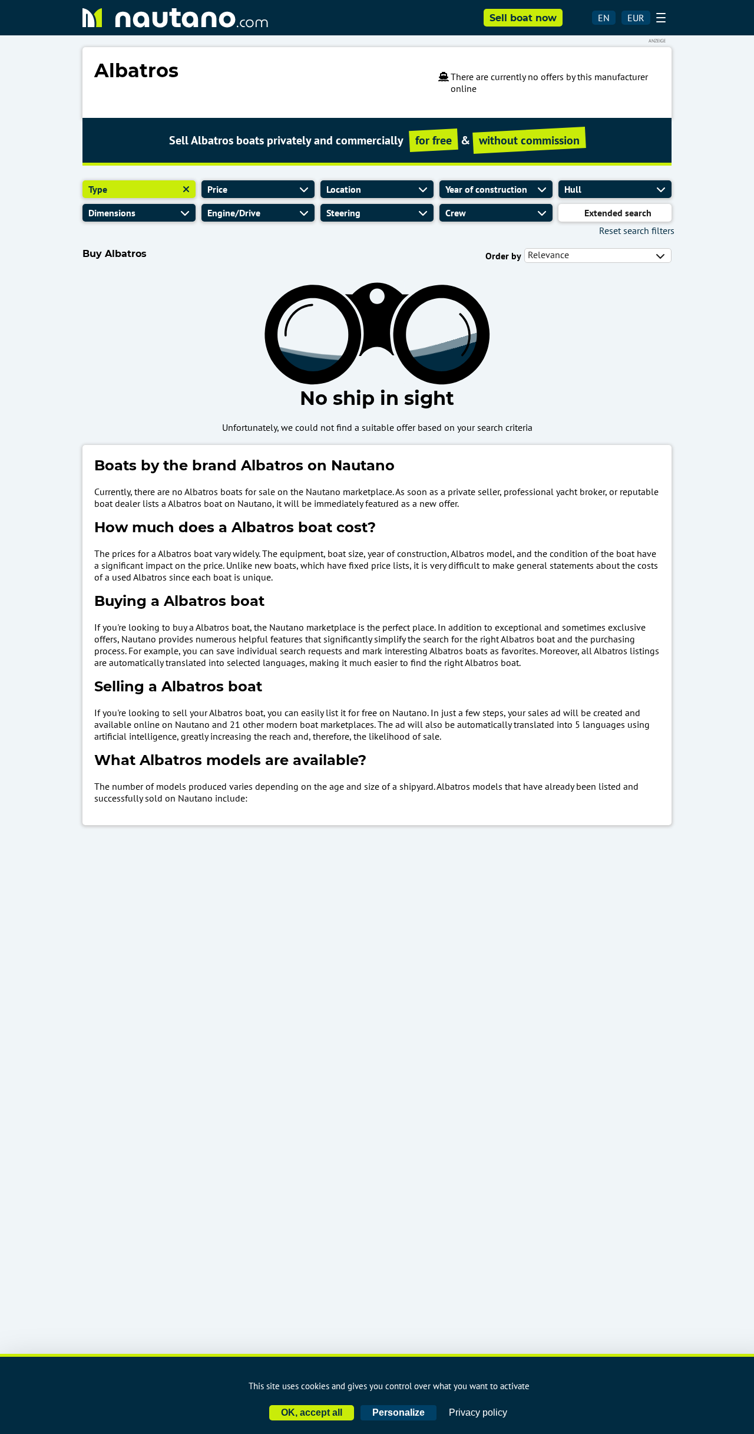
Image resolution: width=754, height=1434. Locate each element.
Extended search (618, 213)
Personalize (398, 1412)
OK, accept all (311, 1412)
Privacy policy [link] (478, 1412)
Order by (503, 256)
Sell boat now (523, 18)
